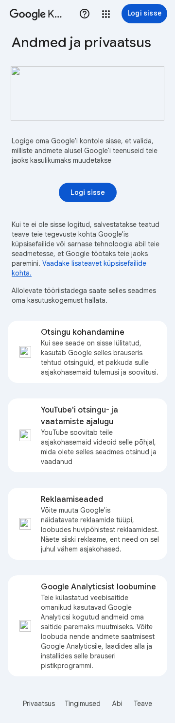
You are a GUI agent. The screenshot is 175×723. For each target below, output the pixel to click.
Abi (117, 703)
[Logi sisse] (88, 192)
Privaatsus (39, 703)
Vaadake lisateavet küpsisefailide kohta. (79, 268)
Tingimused (83, 703)
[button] (106, 14)
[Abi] (84, 13)
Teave (143, 703)
